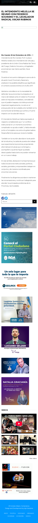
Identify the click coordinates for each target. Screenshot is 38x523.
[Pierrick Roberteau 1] (28, 440)
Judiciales (21, 513)
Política (13, 513)
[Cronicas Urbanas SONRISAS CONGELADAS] (9, 450)
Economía (20, 516)
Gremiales (30, 513)
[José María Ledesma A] (28, 450)
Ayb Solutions (28, 508)
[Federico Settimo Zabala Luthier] (9, 440)
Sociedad (11, 516)
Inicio (6, 513)
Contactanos (25, 506)
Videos (28, 516)
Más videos (33, 458)
